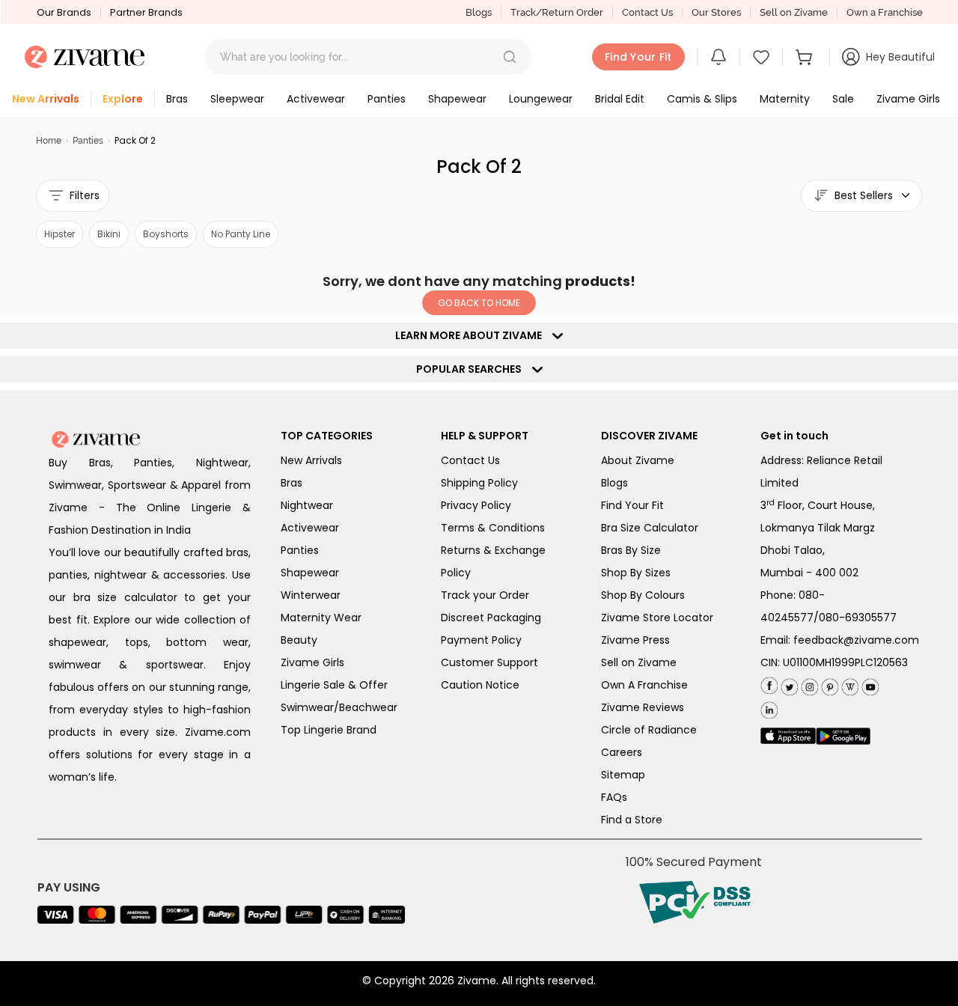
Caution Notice (480, 684)
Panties (88, 140)
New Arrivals (311, 460)
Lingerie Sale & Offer (334, 684)
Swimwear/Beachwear (339, 707)
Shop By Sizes (636, 572)
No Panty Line (240, 234)
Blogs (479, 12)
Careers (621, 752)
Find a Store (631, 819)
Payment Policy (481, 639)
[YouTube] (868, 684)
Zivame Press (635, 639)
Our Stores (716, 12)
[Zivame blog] (848, 684)
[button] (509, 56)
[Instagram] (808, 684)
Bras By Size (631, 550)
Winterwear (311, 595)
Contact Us (647, 12)
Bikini (108, 234)
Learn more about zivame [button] (472, 335)
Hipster (59, 234)
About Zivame (637, 460)
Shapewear (310, 572)
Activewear (310, 527)
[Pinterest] (828, 684)
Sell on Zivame (794, 12)
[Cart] (806, 57)
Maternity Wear (321, 617)
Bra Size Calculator (649, 527)
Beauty (299, 639)
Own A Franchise (644, 684)
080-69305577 (858, 617)
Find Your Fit (632, 505)
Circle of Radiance (649, 729)
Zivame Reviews (642, 707)
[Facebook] (769, 684)
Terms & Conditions (493, 527)
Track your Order (485, 595)
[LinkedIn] (769, 707)
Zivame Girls (312, 662)
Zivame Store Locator (657, 617)
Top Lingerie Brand (328, 729)
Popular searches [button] (472, 369)
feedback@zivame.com (856, 639)
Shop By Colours (643, 595)
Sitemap (623, 774)
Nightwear (307, 505)
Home (48, 140)
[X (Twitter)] (788, 684)
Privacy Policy (476, 505)
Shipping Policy (479, 482)
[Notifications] (718, 57)
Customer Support (489, 662)
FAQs (614, 797)
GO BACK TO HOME (479, 302)
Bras (291, 482)
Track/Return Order (556, 12)
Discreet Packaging (491, 617)
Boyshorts (166, 234)
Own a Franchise (884, 12)
